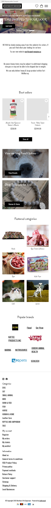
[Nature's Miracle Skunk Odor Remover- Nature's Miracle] (13, 109)
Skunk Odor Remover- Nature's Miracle (13, 124)
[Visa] (25, 504)
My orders (6, 438)
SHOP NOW (9, 26)
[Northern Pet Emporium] (12, 6)
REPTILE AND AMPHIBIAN (11, 421)
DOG (38, 304)
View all (25, 139)
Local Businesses (8, 489)
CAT (13, 304)
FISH (4, 406)
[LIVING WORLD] (35, 338)
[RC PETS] (19, 361)
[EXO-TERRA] (15, 327)
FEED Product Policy (9, 462)
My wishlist (6, 446)
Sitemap (5, 481)
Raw (13, 276)
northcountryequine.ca (33, 51)
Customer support (9, 478)
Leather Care (7, 418)
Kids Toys (37, 276)
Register (5, 434)
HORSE (4, 410)
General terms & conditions (12, 459)
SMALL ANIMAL (7, 395)
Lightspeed (42, 500)
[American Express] (29, 504)
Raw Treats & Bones (37, 249)
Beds (13, 249)
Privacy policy (7, 466)
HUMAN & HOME (8, 414)
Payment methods (9, 470)
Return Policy (7, 474)
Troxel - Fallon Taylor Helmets (37, 124)
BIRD (4, 399)
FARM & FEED (7, 402)
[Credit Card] (17, 504)
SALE (4, 425)
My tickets (6, 442)
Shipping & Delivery (9, 485)
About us (5, 455)
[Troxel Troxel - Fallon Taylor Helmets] (38, 109)
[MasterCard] (21, 504)
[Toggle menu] (46, 6)
